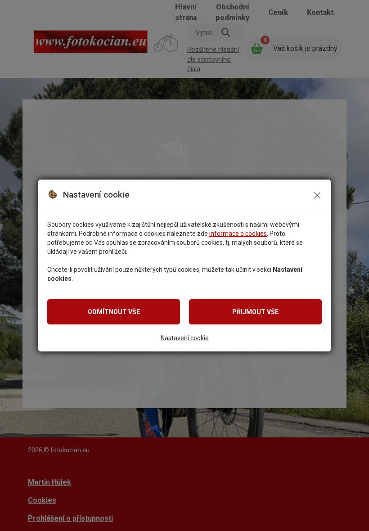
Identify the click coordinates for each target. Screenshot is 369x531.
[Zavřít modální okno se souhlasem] (317, 195)
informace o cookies (238, 233)
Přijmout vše (255, 311)
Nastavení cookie (185, 338)
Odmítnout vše (114, 311)
